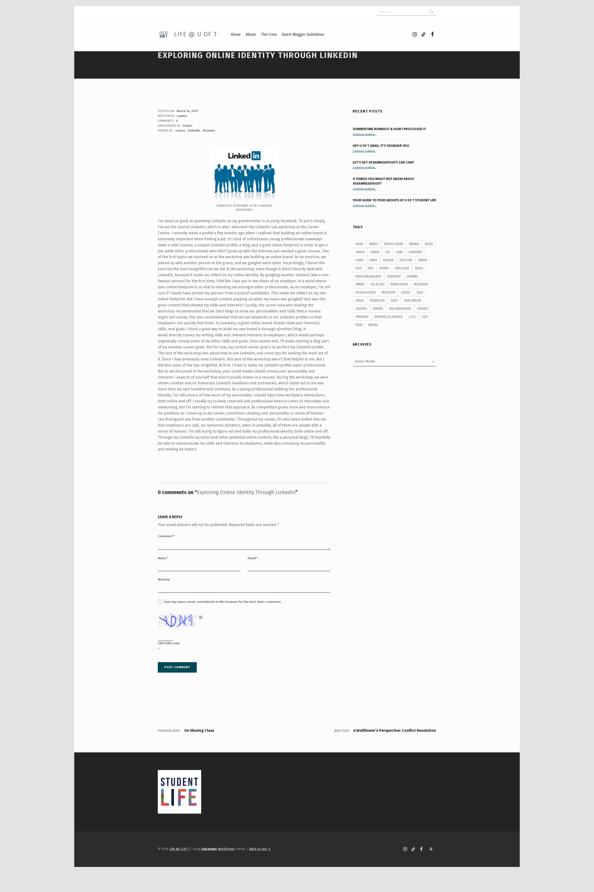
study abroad (412, 300)
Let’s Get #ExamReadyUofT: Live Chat (383, 162)
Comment (166, 536)
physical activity (365, 292)
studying (361, 308)
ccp (387, 251)
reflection (388, 292)
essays (359, 259)
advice (359, 243)
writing (373, 324)
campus (360, 251)
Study (394, 300)
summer (378, 308)
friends (384, 268)
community (415, 251)
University (361, 316)
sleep (419, 292)
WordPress (226, 849)
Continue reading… (364, 134)
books (429, 243)
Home (236, 34)
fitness (422, 259)
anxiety (373, 243)
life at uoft (377, 284)
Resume (209, 130)
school (405, 292)
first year (406, 259)
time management (400, 308)
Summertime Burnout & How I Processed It (389, 129)
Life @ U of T (195, 34)
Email (253, 558)
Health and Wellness (368, 276)
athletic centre (393, 243)
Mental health (399, 284)
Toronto (422, 308)
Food (358, 268)
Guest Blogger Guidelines (303, 34)
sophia (182, 116)
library (360, 284)
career (180, 130)
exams (373, 259)
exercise (388, 259)
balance (414, 243)
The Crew (269, 34)
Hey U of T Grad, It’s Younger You (381, 146)
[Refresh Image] (200, 616)
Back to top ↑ (260, 849)
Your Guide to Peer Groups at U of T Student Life (394, 200)
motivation (421, 284)
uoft (425, 316)
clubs (399, 251)
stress (359, 300)
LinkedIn (193, 130)
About (251, 34)
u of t (412, 316)
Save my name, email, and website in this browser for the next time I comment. (222, 601)
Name (163, 558)
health (419, 268)
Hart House (402, 268)
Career (187, 125)
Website (164, 579)
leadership (394, 276)
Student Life (377, 300)
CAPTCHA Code (169, 643)
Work (358, 324)
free (370, 268)
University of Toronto (388, 316)
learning (412, 276)
